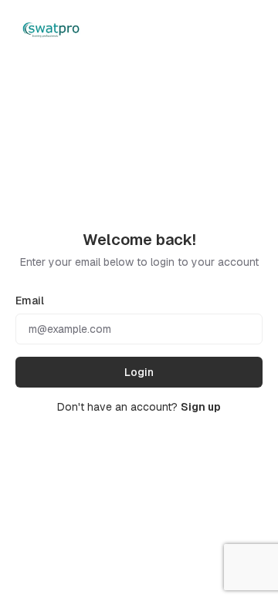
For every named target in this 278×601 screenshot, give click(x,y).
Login (139, 372)
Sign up (201, 407)
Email (29, 300)
